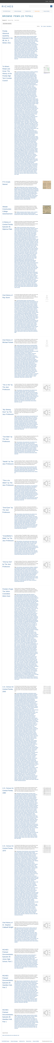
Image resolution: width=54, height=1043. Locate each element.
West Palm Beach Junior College (20, 285)
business (19, 703)
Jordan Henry (34, 635)
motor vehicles (19, 821)
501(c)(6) (28, 71)
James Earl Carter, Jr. (18, 315)
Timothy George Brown (26, 669)
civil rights (31, 38)
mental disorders (17, 647)
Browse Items (37, 11)
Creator (44, 26)
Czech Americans (30, 861)
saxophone (22, 577)
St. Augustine (21, 662)
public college (32, 267)
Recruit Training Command (32, 371)
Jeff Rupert (33, 394)
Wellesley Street (23, 677)
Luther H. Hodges (23, 130)
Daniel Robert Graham (31, 610)
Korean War (16, 735)
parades (31, 654)
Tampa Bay (22, 161)
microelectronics (24, 135)
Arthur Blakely (23, 568)
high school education (28, 726)
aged (30, 851)
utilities (20, 775)
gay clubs (33, 623)
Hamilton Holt (16, 45)
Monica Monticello (33, 649)
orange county (27, 142)
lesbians (23, 643)
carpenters (16, 857)
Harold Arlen (20, 419)
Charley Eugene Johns (33, 607)
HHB (25, 314)
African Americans (23, 36)
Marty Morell (27, 574)
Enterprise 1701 (31, 354)
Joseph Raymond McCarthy (33, 636)
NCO (37, 318)
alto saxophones (20, 390)
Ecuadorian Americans (23, 713)
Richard (23, 470)
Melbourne (16, 135)
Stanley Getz (25, 551)
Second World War (23, 765)
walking (15, 778)
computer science (24, 85)
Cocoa (33, 230)
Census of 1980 (20, 799)
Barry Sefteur (33, 601)
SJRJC (20, 273)
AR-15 (28, 302)
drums (24, 392)
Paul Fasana (20, 655)
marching (16, 360)
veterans (18, 329)
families (24, 718)
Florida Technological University (28, 189)
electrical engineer (24, 213)
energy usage (26, 715)
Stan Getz (35, 550)
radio (23, 398)
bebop (18, 391)
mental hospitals (27, 820)
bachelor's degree (26, 699)
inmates (20, 814)
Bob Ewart (31, 603)
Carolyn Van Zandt (23, 348)
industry (19, 116)
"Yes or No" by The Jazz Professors (7, 387)
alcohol (15, 302)
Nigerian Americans (26, 746)
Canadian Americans (33, 703)
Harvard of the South (20, 111)
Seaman (23, 372)
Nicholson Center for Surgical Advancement (28, 141)
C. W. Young (26, 607)
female (29, 235)
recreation (26, 760)
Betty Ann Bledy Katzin (21, 187)
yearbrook (35, 286)
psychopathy (20, 656)
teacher (36, 577)
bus (32, 854)
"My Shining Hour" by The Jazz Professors (8, 412)
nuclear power (33, 368)
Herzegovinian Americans (19, 726)
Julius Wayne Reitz (24, 48)
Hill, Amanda (29, 357)
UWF (22, 281)
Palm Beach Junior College (31, 263)
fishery (18, 808)
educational (33, 713)
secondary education (31, 765)
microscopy (30, 135)
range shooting (35, 321)
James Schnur (35, 122)
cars (25, 705)
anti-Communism (26, 599)
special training (28, 372)
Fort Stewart (20, 311)
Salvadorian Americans (21, 762)
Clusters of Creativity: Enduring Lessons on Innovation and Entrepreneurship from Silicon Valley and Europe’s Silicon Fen (26, 83)
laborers (31, 735)
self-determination (24, 272)
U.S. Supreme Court (26, 670)
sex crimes (22, 661)
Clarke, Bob (30, 230)
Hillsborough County (18, 114)
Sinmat (25, 157)
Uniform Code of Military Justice (22, 374)
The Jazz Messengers (30, 497)
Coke (29, 707)
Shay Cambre (26, 661)
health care (32, 725)
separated (27, 766)
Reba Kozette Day (17, 196)
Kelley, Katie (19, 249)
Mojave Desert (17, 318)
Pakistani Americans (27, 749)
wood (30, 779)
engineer (21, 214)
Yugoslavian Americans (21, 780)
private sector (29, 755)
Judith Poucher (17, 637)
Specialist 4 (28, 325)
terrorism (18, 326)
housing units (35, 728)
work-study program (29, 286)
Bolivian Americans (23, 701)
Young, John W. (17, 287)
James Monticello (17, 633)
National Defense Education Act (30, 260)
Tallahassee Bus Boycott (18, 667)
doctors (32, 864)
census (35, 705)
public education (21, 51)
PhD (15, 753)
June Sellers (28, 639)
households (30, 728)
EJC (22, 235)
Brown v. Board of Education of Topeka (27, 606)
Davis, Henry (30, 232)
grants (26, 110)
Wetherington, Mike (30, 285)
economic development (21, 90)
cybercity (18, 88)
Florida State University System (23, 103)
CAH (26, 391)
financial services (34, 96)
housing (32, 246)
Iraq (34, 314)
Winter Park (31, 331)
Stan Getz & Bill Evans (18, 551)
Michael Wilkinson (22, 423)
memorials (30, 361)
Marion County (22, 740)
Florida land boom (25, 42)
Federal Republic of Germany (24, 308)
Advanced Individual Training (24, 301)
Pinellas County (21, 145)
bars (36, 853)
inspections (20, 358)
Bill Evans (21, 466)
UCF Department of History (26, 673)
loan (23, 254)
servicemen (33, 831)
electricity (32, 714)
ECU (27, 234)
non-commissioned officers (19, 319)
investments (26, 120)
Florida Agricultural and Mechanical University (26, 236)
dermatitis (29, 352)
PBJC (20, 265)
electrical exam (17, 214)
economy (20, 91)
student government (18, 275)
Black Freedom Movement (26, 37)
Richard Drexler (33, 398)
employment (21, 715)
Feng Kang (20, 96)
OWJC (21, 263)
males (23, 739)
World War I (33, 837)
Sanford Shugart (31, 151)
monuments (16, 366)
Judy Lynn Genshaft (29, 127)
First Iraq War (18, 309)
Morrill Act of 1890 (17, 137)
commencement (31, 187)
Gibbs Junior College (18, 241)
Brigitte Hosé (20, 604)
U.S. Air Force (35, 373)
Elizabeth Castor (23, 94)
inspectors (24, 814)
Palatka (24, 263)
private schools (23, 755)
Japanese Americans (18, 815)
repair (19, 828)
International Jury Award (24, 630)
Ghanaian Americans (22, 722)
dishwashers (21, 864)
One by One (33, 575)
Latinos (32, 736)
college (26, 187)
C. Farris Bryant (20, 38)
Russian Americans (34, 761)
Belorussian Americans (31, 700)
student (34, 274)
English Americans (32, 715)
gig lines (18, 357)
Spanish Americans (26, 832)
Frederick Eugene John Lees (25, 544)
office (31, 747)
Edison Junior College (32, 234)
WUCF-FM (16, 401)
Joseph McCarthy (24, 636)
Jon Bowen (30, 635)
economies (16, 91)
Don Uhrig (26, 613)
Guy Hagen (34, 110)
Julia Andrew (22, 637)
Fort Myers (24, 240)
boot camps (24, 347)
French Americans (25, 721)
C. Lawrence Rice (20, 607)
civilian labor (24, 707)
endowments (29, 94)
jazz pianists (35, 393)
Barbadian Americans (22, 700)
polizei (24, 321)
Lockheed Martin (28, 129)
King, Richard (24, 250)
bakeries (25, 853)
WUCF (36, 452)
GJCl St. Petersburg (30, 241)
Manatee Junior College (18, 255)
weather (15, 331)
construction (21, 87)
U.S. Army (33, 327)
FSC (28, 622)
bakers (28, 853)
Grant (35, 242)
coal (27, 707)
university (30, 168)
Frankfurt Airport (25, 311)
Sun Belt (15, 276)
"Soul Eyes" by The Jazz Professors (7, 510)
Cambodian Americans (25, 703)
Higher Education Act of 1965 (31, 245)
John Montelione (33, 124)
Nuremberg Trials (27, 319)
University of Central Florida (26, 279)
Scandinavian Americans (29, 762)
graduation (32, 242)
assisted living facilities (32, 795)
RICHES (8, 6)
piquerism (29, 655)
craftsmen (16, 861)
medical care (26, 741)
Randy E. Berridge (20, 147)
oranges (36, 652)
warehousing (20, 778)
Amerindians (34, 695)
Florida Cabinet (17, 97)
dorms (34, 712)
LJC (21, 254)
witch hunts (36, 677)
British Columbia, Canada (27, 604)
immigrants (26, 813)
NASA (37, 137)
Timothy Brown (19, 669)
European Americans (25, 806)
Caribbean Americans (20, 705)
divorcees (16, 712)
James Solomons (17, 123)
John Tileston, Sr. (17, 635)
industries (16, 116)
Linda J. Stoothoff (21, 195)
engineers (16, 95)
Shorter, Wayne (32, 577)
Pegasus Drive (33, 265)
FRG (36, 311)
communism (33, 609)
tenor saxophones (21, 399)
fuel (29, 808)
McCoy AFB (33, 360)
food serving (16, 721)
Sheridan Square (32, 661)
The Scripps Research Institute (25, 164)
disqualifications (17, 353)
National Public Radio (20, 424)
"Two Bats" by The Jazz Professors (7, 439)
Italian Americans (22, 733)
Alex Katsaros (27, 74)
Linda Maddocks (33, 643)
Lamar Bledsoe (23, 641)
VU (26, 283)
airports (18, 345)
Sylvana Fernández (29, 666)
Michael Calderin (33, 648)
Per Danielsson (27, 397)
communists (16, 610)
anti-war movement (30, 36)
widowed (20, 779)
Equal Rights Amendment (23, 95)
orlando (31, 142)
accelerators (16, 72)
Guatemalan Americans (28, 723)
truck (24, 773)
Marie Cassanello (17, 646)
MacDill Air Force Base (32, 359)
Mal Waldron (28, 521)
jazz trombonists (28, 394)
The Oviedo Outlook (26, 197)
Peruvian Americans (34, 752)
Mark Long (30, 646)
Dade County (24, 610)
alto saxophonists (26, 390)
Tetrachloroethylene (18, 373)
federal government (24, 807)
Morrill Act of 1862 (34, 136)
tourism (15, 57)
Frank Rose (16, 622)
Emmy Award (26, 615)
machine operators (30, 818)
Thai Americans (17, 772)
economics (34, 90)
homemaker (21, 246)
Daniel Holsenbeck (33, 88)
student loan (35, 275)
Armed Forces (31, 696)
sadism (26, 660)
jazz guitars (31, 393)
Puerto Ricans (16, 760)
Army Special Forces (33, 302)
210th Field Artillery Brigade (22, 300)
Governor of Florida (23, 626)
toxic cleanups (30, 373)
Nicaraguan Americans (18, 746)
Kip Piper (18, 641)
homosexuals (34, 45)
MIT (26, 136)
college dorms (33, 859)
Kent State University (26, 249)
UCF (35, 167)
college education (17, 708)
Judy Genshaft (23, 127)
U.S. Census (34, 833)
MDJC (28, 255)
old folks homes (23, 822)
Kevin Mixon (28, 640)
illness (37, 357)
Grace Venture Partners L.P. (19, 110)
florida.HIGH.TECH (17, 105)
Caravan (16, 489)
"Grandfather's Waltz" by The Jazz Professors (8, 538)
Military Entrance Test (21, 365)
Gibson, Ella (24, 241)
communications (27, 801)
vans (28, 775)
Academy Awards (20, 416)
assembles (25, 795)
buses (35, 854)
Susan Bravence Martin (18, 197)
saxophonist (27, 577)
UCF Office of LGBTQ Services (28, 674)
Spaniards (31, 768)
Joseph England (20, 125)
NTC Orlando (20, 368)
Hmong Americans (29, 727)
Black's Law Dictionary (25, 603)
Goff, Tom (36, 241)
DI (31, 352)
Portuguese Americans (18, 754)
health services (29, 811)
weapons (35, 329)
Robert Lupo (26, 659)
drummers (21, 392)
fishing (19, 720)
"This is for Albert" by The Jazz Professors (8, 483)
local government (20, 818)
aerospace (21, 72)
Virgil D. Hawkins (34, 57)
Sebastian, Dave (17, 272)
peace (23, 265)
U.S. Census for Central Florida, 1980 (8, 790)
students (15, 666)
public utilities (16, 827)
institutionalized (29, 814)
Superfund (33, 372)
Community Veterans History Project (26, 305)
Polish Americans (19, 753)
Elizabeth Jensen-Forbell (18, 615)
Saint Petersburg (25, 151)
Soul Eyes (24, 525)
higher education (23, 45)
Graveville (33, 626)
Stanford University (25, 160)
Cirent (21, 82)
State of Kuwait (33, 325)
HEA (18, 245)
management (27, 739)
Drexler (24, 466)
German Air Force (21, 312)
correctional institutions (18, 709)
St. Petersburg (19, 160)
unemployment (28, 774)
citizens (20, 707)
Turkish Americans (30, 773)
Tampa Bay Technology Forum (30, 161)
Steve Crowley (28, 663)
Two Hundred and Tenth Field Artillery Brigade (22, 327)
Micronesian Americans (26, 742)
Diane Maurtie (20, 613)
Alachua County (21, 74)
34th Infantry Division (30, 300)
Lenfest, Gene (31, 253)
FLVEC (15, 108)
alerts (26, 302)
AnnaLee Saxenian (25, 75)
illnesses (16, 358)
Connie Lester (24, 39)
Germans (26, 312)
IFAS (30, 115)
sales (15, 762)
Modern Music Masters (26, 649)
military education (25, 362)
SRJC (31, 273)
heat (35, 725)
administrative (25, 693)
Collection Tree (28, 11)
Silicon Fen (34, 156)
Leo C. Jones (19, 643)
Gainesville (19, 44)
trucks (26, 773)
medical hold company (24, 361)
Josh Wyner (33, 125)
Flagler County (23, 720)
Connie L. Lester (31, 85)
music (21, 318)
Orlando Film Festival (21, 653)
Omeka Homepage (17, 11)
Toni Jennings (21, 167)
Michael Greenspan (17, 649)
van (26, 775)
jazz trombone (21, 446)
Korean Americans (33, 734)
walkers (28, 835)
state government (33, 832)
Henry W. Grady (35, 111)
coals (23, 800)
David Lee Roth (20, 306)
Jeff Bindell (27, 123)
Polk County (19, 371)
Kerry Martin (19, 128)
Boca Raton (28, 228)
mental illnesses (29, 647)
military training (33, 365)
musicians (24, 318)
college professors (17, 570)
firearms (31, 308)
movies (15, 650)
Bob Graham (36, 603)
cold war (36, 230)
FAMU (25, 235)
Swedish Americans (30, 769)
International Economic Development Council (27, 118)
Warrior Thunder (30, 329)
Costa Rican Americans (27, 709)
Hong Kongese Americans (23, 728)
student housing (30, 275)
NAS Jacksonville (22, 366)
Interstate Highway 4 (18, 120)
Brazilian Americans (19, 702)
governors (29, 626)
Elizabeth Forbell (33, 614)
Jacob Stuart (32, 121)
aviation (22, 76)
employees (16, 715)
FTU (19, 190)
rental (29, 760)
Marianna (25, 255)
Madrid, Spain (20, 131)
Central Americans (23, 706)
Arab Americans (17, 696)
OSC (33, 143)
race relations (33, 51)
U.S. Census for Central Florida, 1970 (8, 848)
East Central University (22, 234)
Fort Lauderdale (19, 240)
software (28, 157)
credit (19, 861)
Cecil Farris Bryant (26, 38)
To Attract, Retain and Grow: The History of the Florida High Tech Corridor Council (7, 73)
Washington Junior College (32, 283)
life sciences (22, 129)
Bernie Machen (20, 77)
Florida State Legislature (27, 619)
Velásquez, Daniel (24, 282)
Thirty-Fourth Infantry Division (29, 326)
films (31, 615)
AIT (37, 301)
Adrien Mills (28, 594)
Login (47, 1)
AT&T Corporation (17, 76)
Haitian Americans (20, 725)
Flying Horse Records (33, 392)
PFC (37, 320)
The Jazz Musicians (29, 470)
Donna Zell (30, 613)
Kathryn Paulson (17, 640)
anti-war (31, 227)
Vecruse (18, 677)
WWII (18, 174)
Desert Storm (35, 306)
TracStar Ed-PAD (27, 167)
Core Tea (25, 87)
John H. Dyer (27, 124)
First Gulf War (33, 719)
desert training (17, 307)
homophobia (16, 628)
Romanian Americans (26, 761)
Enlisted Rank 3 (30, 307)
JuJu (36, 394)
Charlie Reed (16, 82)
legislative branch (21, 253)
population (33, 753)
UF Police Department (30, 675)
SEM (18, 155)
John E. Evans (31, 634)
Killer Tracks (32, 640)
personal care (27, 752)
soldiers (18, 325)
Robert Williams (32, 659)
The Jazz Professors (18, 427)
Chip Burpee (22, 608)
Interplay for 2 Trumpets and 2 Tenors (31, 517)
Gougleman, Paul (17, 242)
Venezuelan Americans (33, 775)
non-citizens (32, 746)
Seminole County (29, 155)
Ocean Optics (16, 142)
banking (34, 853)
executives (31, 806)
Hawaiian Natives (27, 725)
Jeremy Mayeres (31, 633)
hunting (24, 729)
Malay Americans (33, 738)
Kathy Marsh (23, 640)
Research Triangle (26, 149)
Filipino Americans (17, 719)
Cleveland (25, 609)
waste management (26, 778)
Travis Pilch (16, 670)
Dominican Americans (29, 712)
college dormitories (34, 707)
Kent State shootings (32, 48)
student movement (25, 55)
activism (18, 36)
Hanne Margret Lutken (30, 191)
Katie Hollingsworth (31, 315)
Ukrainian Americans (21, 774)
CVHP (15, 306)
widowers (24, 779)
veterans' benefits (23, 329)
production (34, 755)
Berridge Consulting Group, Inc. (29, 77)
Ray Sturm (25, 322)
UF (18, 57)
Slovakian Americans (25, 767)
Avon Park (28, 346)
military (33, 135)
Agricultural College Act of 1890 (29, 72)
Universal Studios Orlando (19, 168)
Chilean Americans (30, 706)
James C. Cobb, (29, 122)
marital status (28, 740)
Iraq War (36, 314)
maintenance (27, 738)
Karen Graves (33, 639)
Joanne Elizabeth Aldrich (32, 193)
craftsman (36, 860)
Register (51, 1)
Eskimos (19, 806)
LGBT (15, 50)
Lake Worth (22, 252)
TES (32, 163)
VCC (22, 171)
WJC (17, 286)
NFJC (18, 261)
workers (32, 779)
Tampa (21, 56)
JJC (36, 247)
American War (29, 695)
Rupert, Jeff (27, 496)
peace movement (22, 50)
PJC (36, 266)
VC (20, 171)
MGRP (20, 135)
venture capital (26, 171)
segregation (32, 52)
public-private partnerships (29, 145)
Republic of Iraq (30, 322)
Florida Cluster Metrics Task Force (26, 97)
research (32, 148)
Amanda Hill (22, 345)
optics (21, 142)
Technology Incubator (23, 163)
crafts (33, 860)
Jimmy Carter (24, 315)
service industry (28, 831)
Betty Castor (19, 78)
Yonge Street (16, 679)
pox (26, 50)
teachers (16, 162)
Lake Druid (28, 358)
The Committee (26, 668)
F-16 (24, 355)
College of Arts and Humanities (23, 489)
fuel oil (30, 721)
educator (20, 235)
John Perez (36, 634)
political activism (21, 267)
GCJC (34, 240)
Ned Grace (29, 140)
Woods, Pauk (23, 286)
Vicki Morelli (31, 171)
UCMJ (15, 374)
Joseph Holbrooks (17, 636)
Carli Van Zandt (17, 348)
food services (35, 720)
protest (29, 267)
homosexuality (28, 45)
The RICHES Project (6, 11)
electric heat (28, 714)
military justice (27, 365)
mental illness (23, 647)
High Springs (27, 627)
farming (32, 718)
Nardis (18, 469)
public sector (16, 759)
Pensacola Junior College (23, 266)
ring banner (19, 372)
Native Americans (17, 745)
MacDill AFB (25, 359)
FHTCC (29, 96)
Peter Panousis (29, 144)
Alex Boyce (32, 595)
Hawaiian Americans (18, 811)
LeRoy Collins (35, 49)
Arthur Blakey (34, 486)
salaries (27, 828)
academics (36, 71)
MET (33, 361)
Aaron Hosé (19, 594)
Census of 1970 (34, 857)
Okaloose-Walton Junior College (20, 262)
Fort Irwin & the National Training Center (28, 309)
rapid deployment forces (18, 322)
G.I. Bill (24, 109)
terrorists (22, 326)
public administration (21, 758)
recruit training (24, 371)
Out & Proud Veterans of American (32, 653)
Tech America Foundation (29, 162)
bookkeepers (16, 854)
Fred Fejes (21, 622)
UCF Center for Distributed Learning (26, 672)
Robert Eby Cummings (25, 196)
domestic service (32, 802)
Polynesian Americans (27, 753)
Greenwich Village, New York (19, 627)
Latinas (29, 736)
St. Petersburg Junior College (25, 274)
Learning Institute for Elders (28, 642)
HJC (17, 246)
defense (24, 306)
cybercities (29, 87)
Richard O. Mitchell (25, 657)
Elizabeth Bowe (17, 94)
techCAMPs (16, 163)
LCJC (36, 252)
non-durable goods (33, 821)
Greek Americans (30, 722)
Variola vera (28, 57)
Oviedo (36, 195)
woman (19, 286)
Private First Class (28, 321)
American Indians (23, 695)
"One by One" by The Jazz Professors (7, 564)
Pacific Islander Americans (19, 749)
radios (19, 577)
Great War (36, 44)
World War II (35, 331)
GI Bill (37, 240)
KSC (33, 194)
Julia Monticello (28, 637)
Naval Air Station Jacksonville (31, 366)
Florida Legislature (26, 43)
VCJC (19, 282)
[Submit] (51, 6)
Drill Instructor (23, 353)
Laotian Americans (17, 736)
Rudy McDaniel (19, 151)
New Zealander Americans (30, 745)
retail (21, 761)
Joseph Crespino (17, 48)
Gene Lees (33, 544)
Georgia (15, 312)
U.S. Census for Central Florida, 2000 (8, 689)
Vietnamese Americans (27, 776)
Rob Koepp (32, 149)
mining (15, 821)
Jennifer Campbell (24, 633)
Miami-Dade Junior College (32, 256)
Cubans (35, 39)
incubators (33, 115)
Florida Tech (20, 189)
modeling (29, 136)
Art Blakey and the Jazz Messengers (24, 486)
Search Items (16, 20)
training (32, 167)
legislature (27, 253)
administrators (16, 694)
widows (27, 779)
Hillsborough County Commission (28, 114)
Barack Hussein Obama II (29, 76)
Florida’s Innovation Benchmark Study (30, 107)
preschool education (26, 754)
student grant (24, 275)
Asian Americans (34, 794)
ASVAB (18, 346)
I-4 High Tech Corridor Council (23, 115)
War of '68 (16, 58)
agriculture (16, 74)
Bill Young (19, 603)
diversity (21, 41)
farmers (29, 718)
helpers (33, 811)
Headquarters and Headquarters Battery (24, 313)
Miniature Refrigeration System (19, 136)
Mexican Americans (17, 742)
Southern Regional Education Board (28, 158)
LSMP (22, 359)
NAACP (18, 650)
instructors (24, 358)
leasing (35, 736)
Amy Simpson (25, 596)
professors (32, 397)
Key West (20, 250)
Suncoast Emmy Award (22, 666)
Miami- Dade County (22, 256)
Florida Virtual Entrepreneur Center (28, 104)
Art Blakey (16, 486)
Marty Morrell (16, 423)
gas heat (33, 721)
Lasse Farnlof (21, 548)
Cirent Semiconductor (26, 82)
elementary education (32, 804)
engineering (34, 94)
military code (19, 362)
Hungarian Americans (18, 729)
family (27, 718)
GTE (31, 110)
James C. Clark (23, 122)
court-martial (22, 352)
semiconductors (22, 155)
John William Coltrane (22, 521)
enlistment (17, 308)
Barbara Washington (21, 601)
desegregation (17, 41)
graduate (19, 191)
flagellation (35, 615)
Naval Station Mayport (18, 367)
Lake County (35, 735)
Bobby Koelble (22, 391)
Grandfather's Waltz (17, 545)
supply (15, 326)
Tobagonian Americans (24, 772)
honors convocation (26, 246)
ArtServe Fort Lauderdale (21, 600)
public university (27, 51)
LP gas (23, 738)
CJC (26, 230)
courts (20, 610)
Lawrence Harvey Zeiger (18, 642)
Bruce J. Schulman (31, 78)
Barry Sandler (27, 601)
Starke (36, 662)
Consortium (16, 87)
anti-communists (32, 599)
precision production (22, 825)
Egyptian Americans (21, 714)
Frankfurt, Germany (32, 311)
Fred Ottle (25, 622)
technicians (22, 833)
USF (15, 170)
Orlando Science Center (27, 143)
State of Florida (17, 663)
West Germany (20, 331)
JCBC (34, 247)
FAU (27, 235)
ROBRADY (22, 150)
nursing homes (19, 747)
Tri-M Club (21, 670)
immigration (30, 813)
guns (16, 313)
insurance (33, 814)
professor (25, 267)
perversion (25, 655)
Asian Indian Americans (18, 795)
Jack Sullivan (26, 121)
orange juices (31, 652)
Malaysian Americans (18, 739)
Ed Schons (24, 91)
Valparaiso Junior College (28, 281)
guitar (21, 571)
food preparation (29, 720)
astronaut (16, 228)
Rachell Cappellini (30, 656)
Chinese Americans (33, 799)
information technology (26, 116)
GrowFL (28, 110)
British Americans (33, 702)
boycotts (15, 604)
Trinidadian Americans (18, 773)
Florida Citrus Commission (28, 616)
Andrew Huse (19, 75)
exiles (32, 41)
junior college (25, 248)
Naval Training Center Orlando (28, 367)
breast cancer (29, 347)
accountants (16, 301)
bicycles (15, 701)
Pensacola (16, 266)
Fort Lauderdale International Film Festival (30, 621)
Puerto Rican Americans (31, 759)
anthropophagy (20, 599)
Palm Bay (19, 144)
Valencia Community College (28, 170)
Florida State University (21, 620)
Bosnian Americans (31, 701)
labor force (28, 735)
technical (35, 771)
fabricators (35, 806)
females (35, 718)
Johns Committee (24, 635)
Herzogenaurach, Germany (19, 314)
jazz (21, 393)
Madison (34, 254)
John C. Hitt (16, 124)
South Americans (26, 768)
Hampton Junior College (30, 243)
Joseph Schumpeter (27, 125)
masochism (35, 646)
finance (22, 719)
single (20, 767)
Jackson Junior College (28, 247)
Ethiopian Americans (27, 716)
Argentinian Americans (24, 696)
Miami (18, 50)
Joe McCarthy (25, 634)
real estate (22, 760)
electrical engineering (31, 213)
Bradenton (33, 228)
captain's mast (34, 347)
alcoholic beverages (21, 302)
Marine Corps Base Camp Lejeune (24, 360)
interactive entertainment (26, 117)
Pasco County (23, 144)
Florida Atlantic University (18, 616)
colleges (20, 39)
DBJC (30, 233)
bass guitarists (32, 390)
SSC (17, 662)
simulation (21, 157)
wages (25, 835)
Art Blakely (31, 567)
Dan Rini (27, 88)
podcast (15, 267)
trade (30, 772)
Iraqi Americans (25, 732)
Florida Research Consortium (30, 102)
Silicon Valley (16, 157)
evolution (29, 41)
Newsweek (27, 652)
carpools (24, 798)
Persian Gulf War (33, 320)
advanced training (33, 301)
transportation (33, 772)
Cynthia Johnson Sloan (24, 188)
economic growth (29, 90)
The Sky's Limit (24, 427)
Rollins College (27, 52)
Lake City (31, 250)
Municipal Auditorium (18, 259)
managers (32, 739)
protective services (17, 826)
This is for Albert (21, 498)
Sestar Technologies (27, 156)
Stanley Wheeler (32, 662)
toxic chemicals (24, 373)
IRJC (23, 247)
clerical (20, 800)
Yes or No (20, 401)
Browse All (4, 20)
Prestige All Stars (17, 524)
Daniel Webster (17, 89)
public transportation (23, 759)
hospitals (33, 357)
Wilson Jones (25, 331)
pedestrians (29, 824)
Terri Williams (20, 668)
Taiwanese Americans (22, 771)
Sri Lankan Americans (22, 769)
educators (27, 392)
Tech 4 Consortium (21, 162)
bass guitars (20, 417)
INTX (23, 120)
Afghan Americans (23, 694)
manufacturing (25, 131)
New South (33, 140)
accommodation (19, 693)
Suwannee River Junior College (23, 276)
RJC (21, 269)
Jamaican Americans (29, 733)
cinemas (32, 608)
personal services (34, 824)
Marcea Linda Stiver (27, 195)
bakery (31, 853)
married (32, 740)
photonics (16, 145)
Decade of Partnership (24, 89)
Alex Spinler (32, 74)
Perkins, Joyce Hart (31, 266)
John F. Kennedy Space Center (20, 194)
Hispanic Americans (21, 727)
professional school (22, 756)
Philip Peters (34, 144)
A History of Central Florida (21, 227)
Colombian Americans (25, 708)
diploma (15, 234)
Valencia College (19, 170)
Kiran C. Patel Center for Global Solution (29, 128)
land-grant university (28, 49)
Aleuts (34, 793)
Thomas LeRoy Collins (33, 56)
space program (24, 273)
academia (32, 71)
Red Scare (20, 657)
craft (35, 801)
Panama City (16, 265)
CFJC (15, 230)
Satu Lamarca (30, 660)
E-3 (20, 307)
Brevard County (24, 78)
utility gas (23, 775)
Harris (15, 111)
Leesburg (16, 253)
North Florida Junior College (24, 261)
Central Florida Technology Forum (32, 81)
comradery (35, 305)
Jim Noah (21, 634)
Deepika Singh (31, 89)
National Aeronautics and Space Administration (22, 138)
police (15, 321)
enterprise (16, 716)
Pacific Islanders (23, 824)
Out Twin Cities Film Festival (19, 654)
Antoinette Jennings (33, 75)
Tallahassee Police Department (29, 667)
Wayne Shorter (33, 400)
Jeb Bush (22, 123)
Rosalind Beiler (32, 150)
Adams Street (23, 594)
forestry (20, 721)
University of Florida (22, 57)
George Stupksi (17, 626)
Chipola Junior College (21, 230)
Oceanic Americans (25, 747)
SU (32, 160)
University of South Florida (32, 169)
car (15, 705)
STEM (31, 160)
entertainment (20, 716)
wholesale (16, 779)
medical (22, 820)
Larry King (28, 641)
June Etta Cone (28, 194)
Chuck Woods (27, 608)
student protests (31, 55)
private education (31, 50)
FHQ (34, 41)
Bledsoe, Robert (23, 228)
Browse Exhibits (46, 11)
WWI (18, 838)
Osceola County (34, 748)
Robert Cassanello (20, 52)
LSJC (32, 254)
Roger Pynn (27, 150)
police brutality (19, 321)
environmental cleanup (18, 355)
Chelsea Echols (17, 608)
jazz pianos (16, 394)
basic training (19, 347)
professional (16, 756)
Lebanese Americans (18, 738)
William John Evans (28, 471)
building (15, 703)
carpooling (20, 798)
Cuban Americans (30, 39)
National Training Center (31, 318)
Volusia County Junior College (19, 283)
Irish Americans (30, 732)
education (30, 188)
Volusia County (34, 776)
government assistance (25, 242)
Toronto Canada (34, 669)
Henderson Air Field (28, 111)
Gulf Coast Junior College (20, 243)
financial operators (27, 719)
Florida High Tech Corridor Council (31, 98)
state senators (22, 663)
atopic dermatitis (23, 346)
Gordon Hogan (34, 109)
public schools (34, 758)
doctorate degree (21, 712)
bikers (19, 701)
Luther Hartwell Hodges (30, 130)
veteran (29, 282)
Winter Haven (22, 377)
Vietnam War (33, 282)
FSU (30, 622)
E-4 (22, 307)
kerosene (28, 734)
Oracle (23, 142)
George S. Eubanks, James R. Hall (26, 190)
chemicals (23, 858)
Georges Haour (28, 109)
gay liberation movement (27, 44)
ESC (29, 95)
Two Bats (20, 452)
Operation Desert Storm (22, 320)
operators (28, 822)
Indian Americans (29, 729)
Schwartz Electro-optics (23, 154)
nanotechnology (33, 137)
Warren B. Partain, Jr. (21, 375)
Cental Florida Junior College (31, 229)
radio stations (27, 398)
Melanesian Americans (33, 741)
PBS (23, 397)
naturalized (23, 745)
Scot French (30, 154)
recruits (15, 372)
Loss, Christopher (27, 254)
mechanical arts (25, 134)
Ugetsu (30, 580)
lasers (18, 129)
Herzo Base (34, 313)
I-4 (35, 114)
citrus (35, 608)
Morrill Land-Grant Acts (25, 137)
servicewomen (17, 832)
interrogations (31, 630)
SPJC (29, 273)
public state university (23, 268)
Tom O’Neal (16, 167)
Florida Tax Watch (32, 103)
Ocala (31, 261)
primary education (34, 754)
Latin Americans (24, 736)
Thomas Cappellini (32, 668)
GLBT (33, 44)
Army (34, 227)
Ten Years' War (26, 56)
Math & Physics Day (18, 134)
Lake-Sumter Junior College (30, 252)
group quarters (20, 723)
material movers (17, 820)
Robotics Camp (17, 150)
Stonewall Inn (33, 663)
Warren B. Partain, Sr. (29, 375)
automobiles (21, 699)
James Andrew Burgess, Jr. (23, 193)
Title (41, 26)
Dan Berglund (23, 88)
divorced (22, 802)
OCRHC (34, 261)
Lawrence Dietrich (33, 641)
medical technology (31, 134)
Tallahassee (32, 276)
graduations (23, 191)
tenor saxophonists (28, 399)
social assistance (32, 767)
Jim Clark (35, 123)
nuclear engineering (26, 368)
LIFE (29, 643)
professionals (29, 756)
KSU (28, 250)
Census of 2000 (17, 706)
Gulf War (33, 312)
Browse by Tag (10, 20)
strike (32, 274)
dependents (16, 864)
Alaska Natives (17, 695)
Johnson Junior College (18, 248)
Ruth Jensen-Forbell (21, 660)
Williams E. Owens (30, 677)
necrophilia (22, 652)
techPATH (29, 163)
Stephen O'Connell (17, 55)
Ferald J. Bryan (24, 96)
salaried (24, 828)
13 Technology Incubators (21, 71)
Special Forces (23, 325)
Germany (29, 312)
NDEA (15, 261)
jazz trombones (21, 394)
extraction (20, 718)
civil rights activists (20, 609)
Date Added (48, 26)
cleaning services (17, 859)
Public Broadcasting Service (24, 425)
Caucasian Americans (30, 705)
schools (36, 214)
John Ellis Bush (21, 124)
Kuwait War (21, 735)
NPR (18, 397)
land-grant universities (21, 49)
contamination (16, 352)
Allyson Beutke (19, 596)
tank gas (28, 771)
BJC (19, 228)
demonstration (33, 233)
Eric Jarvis (25, 41)
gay (21, 44)
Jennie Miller (31, 123)
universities (26, 168)
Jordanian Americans (22, 734)
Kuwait (36, 315)
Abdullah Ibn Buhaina (20, 485)
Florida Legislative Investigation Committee (25, 617)
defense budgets (29, 306)
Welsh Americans (33, 778)
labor (24, 735)
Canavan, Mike (22, 229)
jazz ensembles (25, 393)
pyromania (25, 656)
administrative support (32, 693)
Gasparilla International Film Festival (23, 623)
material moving (20, 741)
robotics (36, 149)
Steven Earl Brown (33, 196)
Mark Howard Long (24, 646)
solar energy (20, 768)
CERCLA (29, 348)
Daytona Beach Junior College (22, 233)
